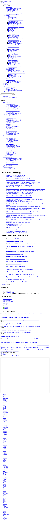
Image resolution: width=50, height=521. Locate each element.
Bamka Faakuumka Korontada (14, 81)
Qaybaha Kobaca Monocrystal (14, 22)
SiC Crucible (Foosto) (12, 32)
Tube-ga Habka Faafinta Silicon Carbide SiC (18, 261)
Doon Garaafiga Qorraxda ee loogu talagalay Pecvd (16, 232)
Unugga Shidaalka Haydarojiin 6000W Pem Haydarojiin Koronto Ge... (20, 183)
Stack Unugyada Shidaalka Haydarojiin (16, 71)
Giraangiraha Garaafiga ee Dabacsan (10, 351)
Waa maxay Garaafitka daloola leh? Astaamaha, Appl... (16, 330)
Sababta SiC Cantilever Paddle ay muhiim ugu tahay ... (15, 317)
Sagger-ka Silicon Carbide (13, 40)
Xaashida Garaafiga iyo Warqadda (15, 65)
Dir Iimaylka (3, 353)
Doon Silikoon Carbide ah (13, 35)
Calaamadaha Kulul (7, 300)
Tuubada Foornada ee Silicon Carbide (16, 44)
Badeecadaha (6, 15)
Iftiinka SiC (10, 29)
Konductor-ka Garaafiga (13, 64)
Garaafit (7, 48)
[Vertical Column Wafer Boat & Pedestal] (14, 254)
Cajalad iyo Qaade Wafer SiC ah (14, 241)
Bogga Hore (5, 4)
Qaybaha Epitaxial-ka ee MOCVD (15, 20)
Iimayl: (4, 292)
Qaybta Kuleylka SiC (12, 34)
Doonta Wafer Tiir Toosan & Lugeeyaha (16, 256)
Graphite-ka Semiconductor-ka (12, 9)
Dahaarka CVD (9, 16)
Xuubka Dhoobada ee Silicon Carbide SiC (17, 282)
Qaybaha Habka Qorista (13, 21)
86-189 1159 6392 (7, 291)
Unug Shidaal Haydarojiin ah (12, 10)
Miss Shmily (3, 354)
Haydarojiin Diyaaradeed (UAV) (12, 14)
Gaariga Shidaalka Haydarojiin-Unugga (14, 12)
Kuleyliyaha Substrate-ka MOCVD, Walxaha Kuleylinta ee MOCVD (20, 193)
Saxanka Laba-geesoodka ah (14, 70)
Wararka (5, 83)
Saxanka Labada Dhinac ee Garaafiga (13, 8)
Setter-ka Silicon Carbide (13, 42)
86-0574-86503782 (7, 289)
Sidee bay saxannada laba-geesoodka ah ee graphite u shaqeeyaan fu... (19, 342)
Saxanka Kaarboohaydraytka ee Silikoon (16, 38)
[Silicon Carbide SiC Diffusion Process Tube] (15, 259)
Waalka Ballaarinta (44, 349)
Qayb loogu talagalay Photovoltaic (15, 24)
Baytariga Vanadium (10, 11)
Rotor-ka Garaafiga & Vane (14, 63)
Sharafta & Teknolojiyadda (11, 89)
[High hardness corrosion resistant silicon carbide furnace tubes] (19, 269)
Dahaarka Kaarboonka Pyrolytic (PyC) (16, 27)
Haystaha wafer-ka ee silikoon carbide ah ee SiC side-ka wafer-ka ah (24, 276)
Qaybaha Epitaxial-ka (12, 17)
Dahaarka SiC (9, 7)
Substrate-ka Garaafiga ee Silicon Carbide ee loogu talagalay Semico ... (20, 217)
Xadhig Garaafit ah (12, 62)
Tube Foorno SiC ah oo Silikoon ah (15, 266)
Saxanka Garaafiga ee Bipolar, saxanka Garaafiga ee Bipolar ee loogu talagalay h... (23, 206)
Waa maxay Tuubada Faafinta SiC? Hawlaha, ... (14, 324)
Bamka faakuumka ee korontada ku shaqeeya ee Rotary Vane (27, 349)
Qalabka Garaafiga (12, 55)
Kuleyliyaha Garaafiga (13, 54)
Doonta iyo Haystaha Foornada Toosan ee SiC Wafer (20, 251)
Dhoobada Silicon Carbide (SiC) (12, 28)
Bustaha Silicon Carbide (13, 37)
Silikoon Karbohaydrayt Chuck (14, 36)
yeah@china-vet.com (10, 292)
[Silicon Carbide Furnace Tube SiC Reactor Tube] (13, 264)
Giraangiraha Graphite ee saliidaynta (13, 225)
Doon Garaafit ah (11, 51)
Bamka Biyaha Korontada (13, 82)
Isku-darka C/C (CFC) (10, 68)
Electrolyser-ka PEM (12, 74)
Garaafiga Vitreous (12, 25)
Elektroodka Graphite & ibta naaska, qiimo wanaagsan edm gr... (19, 213)
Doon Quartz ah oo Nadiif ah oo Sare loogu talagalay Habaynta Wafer (20, 180)
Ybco (2, 351)
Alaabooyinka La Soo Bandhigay (17, 347)
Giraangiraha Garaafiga (13, 60)
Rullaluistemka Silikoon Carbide (15, 43)
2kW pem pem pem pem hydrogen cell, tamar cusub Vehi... (18, 209)
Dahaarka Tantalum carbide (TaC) (15, 23)
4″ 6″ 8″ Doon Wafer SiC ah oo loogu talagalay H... (20, 246)
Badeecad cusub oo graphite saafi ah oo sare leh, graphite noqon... (19, 201)
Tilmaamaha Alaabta (7, 299)
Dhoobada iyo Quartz (10, 77)
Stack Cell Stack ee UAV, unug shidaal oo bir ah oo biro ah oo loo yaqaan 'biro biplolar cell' (24, 190)
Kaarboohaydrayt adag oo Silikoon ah (13, 115)
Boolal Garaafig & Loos (13, 53)
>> (6, 284)
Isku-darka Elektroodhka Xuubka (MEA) (16, 73)
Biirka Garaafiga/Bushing (13, 49)
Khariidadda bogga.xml (8, 301)
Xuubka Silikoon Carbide (13, 47)
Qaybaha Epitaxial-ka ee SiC (14, 18)
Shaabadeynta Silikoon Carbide (14, 41)
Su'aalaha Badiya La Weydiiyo (9, 84)
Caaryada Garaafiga (12, 57)
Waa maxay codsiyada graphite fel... (10, 336)
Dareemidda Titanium (12, 75)
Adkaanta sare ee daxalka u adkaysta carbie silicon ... (20, 271)
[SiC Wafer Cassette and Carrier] (13, 238)
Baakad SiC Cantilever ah (13, 31)
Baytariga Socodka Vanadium (14, 76)
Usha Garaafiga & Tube (13, 61)
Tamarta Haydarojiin (10, 69)
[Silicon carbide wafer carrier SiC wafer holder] (20, 274)
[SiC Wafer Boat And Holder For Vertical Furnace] (17, 248)
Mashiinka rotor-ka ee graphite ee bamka (14, 229)
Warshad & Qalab (9, 88)
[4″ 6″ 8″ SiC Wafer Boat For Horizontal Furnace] (20, 243)
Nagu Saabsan (6, 85)
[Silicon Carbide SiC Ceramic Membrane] (15, 279)
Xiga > (4, 284)
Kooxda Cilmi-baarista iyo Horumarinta (14, 90)
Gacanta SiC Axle (10, 349)
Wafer (7, 78)
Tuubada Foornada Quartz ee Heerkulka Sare (15, 176)
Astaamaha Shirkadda (10, 87)
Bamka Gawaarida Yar (10, 80)
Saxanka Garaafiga (12, 58)
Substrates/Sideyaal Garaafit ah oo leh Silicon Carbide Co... (18, 222)
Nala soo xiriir (6, 91)
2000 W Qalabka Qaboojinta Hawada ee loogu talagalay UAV (18, 186)
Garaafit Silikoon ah (12, 67)
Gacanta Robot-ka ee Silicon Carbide (16, 45)
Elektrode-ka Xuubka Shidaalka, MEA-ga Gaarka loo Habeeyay (19, 197)
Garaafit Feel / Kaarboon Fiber (14, 56)
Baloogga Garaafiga (12, 50)
